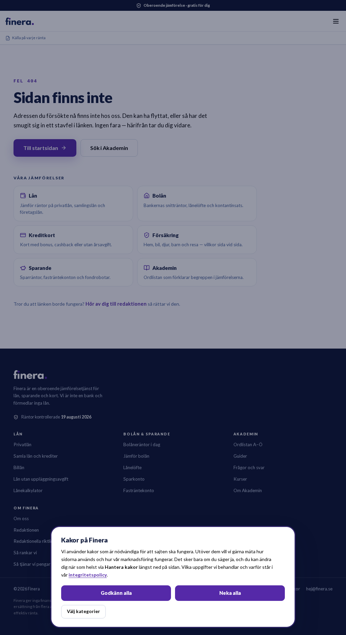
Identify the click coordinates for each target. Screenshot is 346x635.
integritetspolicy (88, 575)
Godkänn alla (116, 593)
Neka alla (230, 593)
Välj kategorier (83, 611)
